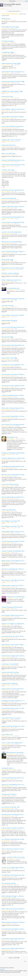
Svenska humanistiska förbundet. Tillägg (13, 81)
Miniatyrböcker (6, 18)
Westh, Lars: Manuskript (8, 153)
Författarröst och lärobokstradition (17, 597)
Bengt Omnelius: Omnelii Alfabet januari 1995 (14, 561)
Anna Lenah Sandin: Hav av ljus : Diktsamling (14, 636)
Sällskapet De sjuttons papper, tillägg (12, 91)
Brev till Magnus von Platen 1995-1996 (12, 526)
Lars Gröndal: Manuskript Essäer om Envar (14, 778)
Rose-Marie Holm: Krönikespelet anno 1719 (14, 814)
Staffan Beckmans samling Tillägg (11, 63)
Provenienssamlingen (8, 41)
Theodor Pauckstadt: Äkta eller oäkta (12, 607)
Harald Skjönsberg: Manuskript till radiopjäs (14, 466)
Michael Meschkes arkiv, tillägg (10, 27)
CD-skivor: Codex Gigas (8, 170)
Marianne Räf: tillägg (7, 260)
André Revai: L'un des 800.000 (10, 664)
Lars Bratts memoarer (8, 305)
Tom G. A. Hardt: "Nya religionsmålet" (12, 743)
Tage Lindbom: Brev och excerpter (11, 718)
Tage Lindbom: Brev (7, 734)
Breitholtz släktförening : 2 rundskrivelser (13, 458)
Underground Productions (9, 794)
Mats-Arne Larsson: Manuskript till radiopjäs (14, 474)
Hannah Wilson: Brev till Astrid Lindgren (13, 116)
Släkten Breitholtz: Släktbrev (9, 320)
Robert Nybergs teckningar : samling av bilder (14, 896)
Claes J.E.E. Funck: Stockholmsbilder (12, 232)
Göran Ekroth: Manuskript (9, 198)
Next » (25, 961)
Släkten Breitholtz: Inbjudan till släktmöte (13, 922)
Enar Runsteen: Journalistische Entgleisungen (14, 374)
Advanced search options (14, 11)
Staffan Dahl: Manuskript (9, 510)
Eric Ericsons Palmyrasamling (10, 484)
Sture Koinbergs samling (8, 883)
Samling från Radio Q (7, 768)
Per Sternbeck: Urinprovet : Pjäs (11, 807)
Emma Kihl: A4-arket (7, 96)
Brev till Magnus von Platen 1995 (11, 521)
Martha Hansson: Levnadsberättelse (12, 242)
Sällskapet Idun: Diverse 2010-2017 (11, 140)
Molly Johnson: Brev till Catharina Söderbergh (14, 268)
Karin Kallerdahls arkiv (13, 288)
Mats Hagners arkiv (12, 437)
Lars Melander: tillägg (8, 52)
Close (26, 1)
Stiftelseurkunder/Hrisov (9, 145)
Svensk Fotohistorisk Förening (10, 672)
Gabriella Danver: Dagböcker (10, 683)
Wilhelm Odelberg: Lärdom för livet (11, 280)
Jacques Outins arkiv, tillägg (9, 358)
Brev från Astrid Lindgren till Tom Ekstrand (14, 656)
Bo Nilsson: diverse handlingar (10, 273)
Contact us (2, 969)
